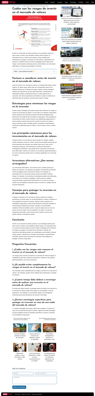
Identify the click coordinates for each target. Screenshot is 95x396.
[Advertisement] (71, 126)
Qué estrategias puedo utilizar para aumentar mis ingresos (47, 319)
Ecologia (81, 2)
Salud (87, 2)
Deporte (53, 2)
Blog (92, 2)
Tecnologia (73, 2)
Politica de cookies (26, 394)
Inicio (46, 2)
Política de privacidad (37, 394)
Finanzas (59, 2)
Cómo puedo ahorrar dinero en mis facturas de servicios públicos (22, 319)
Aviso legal (17, 394)
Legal (66, 2)
